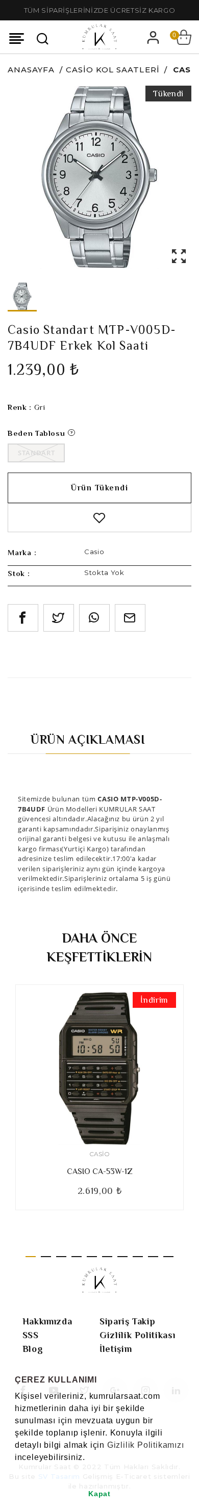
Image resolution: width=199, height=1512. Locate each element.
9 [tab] (153, 1256)
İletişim (116, 1349)
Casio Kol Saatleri (113, 69)
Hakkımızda (47, 1321)
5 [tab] (92, 1256)
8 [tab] (138, 1256)
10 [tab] (168, 1256)
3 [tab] (61, 1256)
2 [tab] (46, 1256)
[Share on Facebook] (23, 618)
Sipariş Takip (127, 1321)
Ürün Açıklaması (88, 739)
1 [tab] (31, 1256)
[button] (16, 1470)
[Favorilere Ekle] (99, 517)
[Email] (130, 618)
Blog (32, 1349)
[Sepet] (183, 37)
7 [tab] (122, 1256)
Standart (36, 452)
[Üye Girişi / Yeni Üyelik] (153, 37)
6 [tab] (107, 1256)
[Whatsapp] (94, 618)
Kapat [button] (99, 1494)
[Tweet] (58, 618)
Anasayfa (31, 69)
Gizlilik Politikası (137, 1335)
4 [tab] (76, 1256)
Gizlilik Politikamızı (145, 1445)
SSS (30, 1335)
